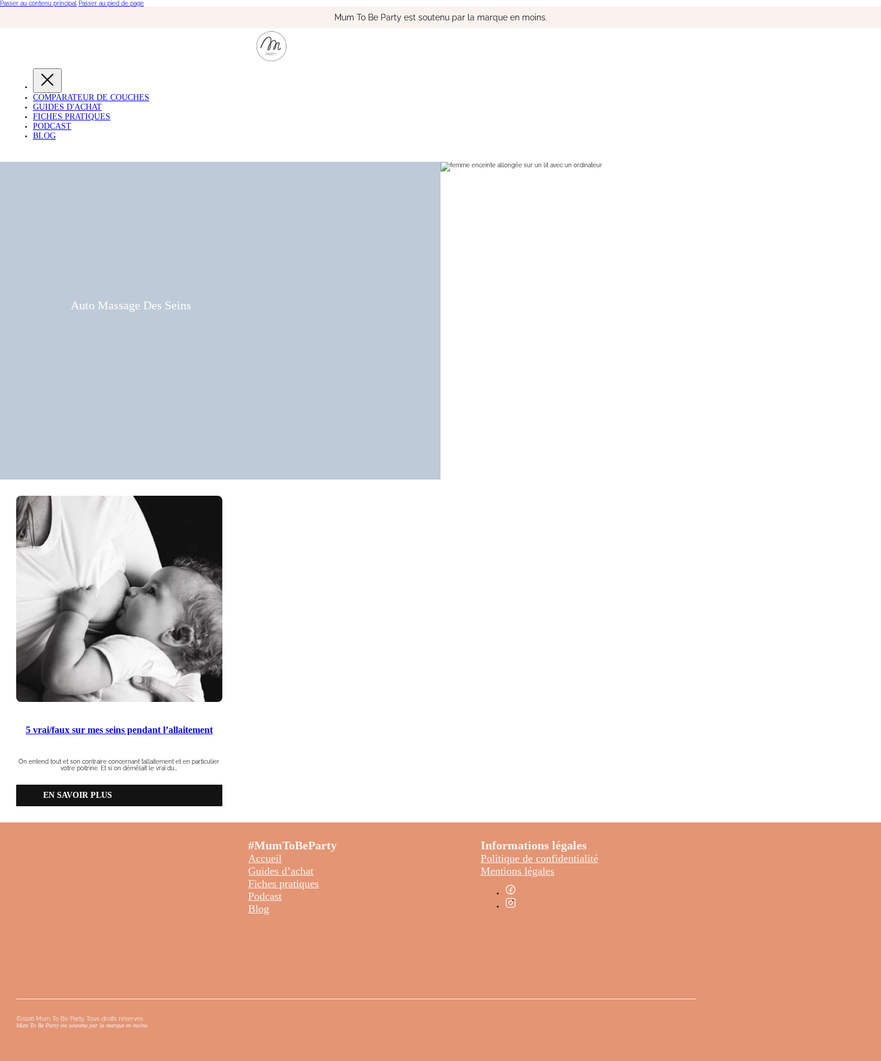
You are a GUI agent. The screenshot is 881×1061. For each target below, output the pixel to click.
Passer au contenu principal (38, 3)
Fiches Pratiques (71, 116)
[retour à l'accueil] (271, 59)
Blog (44, 135)
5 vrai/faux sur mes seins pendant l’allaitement (119, 730)
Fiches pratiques (283, 884)
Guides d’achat (280, 871)
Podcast (52, 126)
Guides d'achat (67, 107)
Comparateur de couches (91, 97)
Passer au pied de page (111, 3)
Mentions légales (517, 871)
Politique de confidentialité (539, 858)
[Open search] (9, 153)
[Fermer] (47, 80)
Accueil (265, 858)
